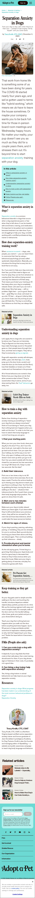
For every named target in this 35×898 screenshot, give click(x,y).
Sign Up (22, 3)
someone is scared (14, 251)
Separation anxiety (9, 216)
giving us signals (22, 353)
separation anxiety (12, 158)
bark (23, 360)
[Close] (33, 881)
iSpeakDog (23, 743)
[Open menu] (30, 3)
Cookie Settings (18, 894)
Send (27, 814)
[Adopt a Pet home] (8, 3)
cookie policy (15, 888)
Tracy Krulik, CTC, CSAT (13, 34)
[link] (6, 825)
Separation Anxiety (9, 698)
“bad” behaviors (24, 383)
